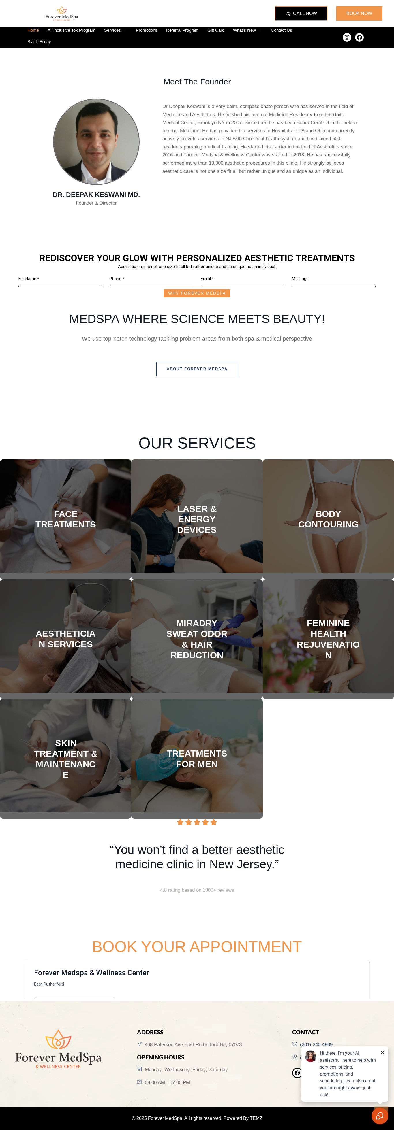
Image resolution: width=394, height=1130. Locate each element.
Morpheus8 (197, 509)
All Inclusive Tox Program (71, 30)
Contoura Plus (328, 518)
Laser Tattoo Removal (197, 537)
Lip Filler (66, 513)
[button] (301, 13)
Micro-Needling (65, 662)
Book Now (66, 559)
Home (33, 30)
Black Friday (39, 41)
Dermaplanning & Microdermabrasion (66, 652)
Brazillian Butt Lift (328, 499)
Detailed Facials (65, 633)
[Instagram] (347, 37)
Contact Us (281, 30)
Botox (65, 503)
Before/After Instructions (328, 547)
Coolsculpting (328, 537)
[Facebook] (359, 37)
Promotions (146, 30)
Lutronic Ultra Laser (197, 518)
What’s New (244, 30)
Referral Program (182, 30)
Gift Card (215, 30)
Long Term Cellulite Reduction (328, 509)
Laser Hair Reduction (197, 528)
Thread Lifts (65, 543)
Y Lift (65, 523)
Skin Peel (65, 643)
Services (112, 30)
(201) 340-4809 (316, 1044)
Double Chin (65, 533)
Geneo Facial (65, 624)
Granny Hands (328, 528)
